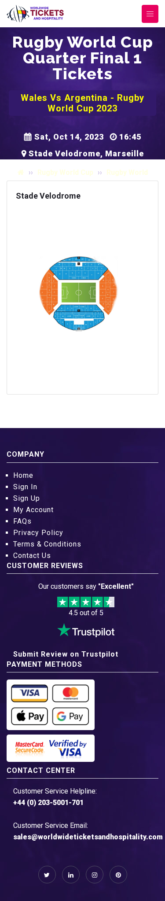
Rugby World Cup (65, 172)
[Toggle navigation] (150, 14)
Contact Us (32, 555)
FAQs (22, 521)
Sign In (25, 487)
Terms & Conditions (47, 544)
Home (23, 475)
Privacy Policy (38, 532)
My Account (33, 510)
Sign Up (26, 498)
